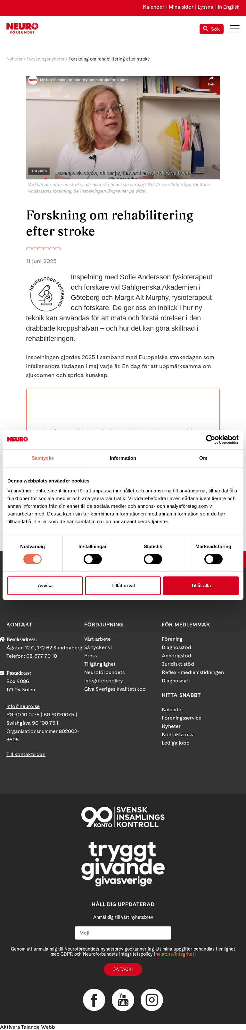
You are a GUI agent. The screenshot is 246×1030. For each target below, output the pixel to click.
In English (229, 7)
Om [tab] (203, 458)
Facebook (94, 1000)
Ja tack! (123, 969)
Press (90, 656)
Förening (172, 639)
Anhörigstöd (176, 656)
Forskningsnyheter (46, 59)
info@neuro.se (23, 706)
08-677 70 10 (41, 656)
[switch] (93, 559)
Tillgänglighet (100, 664)
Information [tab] (123, 458)
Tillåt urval (123, 585)
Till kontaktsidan (25, 754)
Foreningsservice (181, 718)
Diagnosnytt (176, 681)
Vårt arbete (97, 639)
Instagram (152, 1000)
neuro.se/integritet (174, 954)
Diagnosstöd (176, 647)
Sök (215, 29)
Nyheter (14, 59)
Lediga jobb (176, 743)
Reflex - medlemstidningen (193, 672)
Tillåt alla (201, 585)
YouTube (123, 1000)
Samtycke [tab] (43, 458)
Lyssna (205, 7)
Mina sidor (181, 7)
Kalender (153, 7)
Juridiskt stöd (178, 664)
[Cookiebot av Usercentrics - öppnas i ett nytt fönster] (211, 439)
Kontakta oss (177, 734)
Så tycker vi (98, 647)
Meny (235, 28)
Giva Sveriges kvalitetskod (115, 689)
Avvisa (45, 585)
